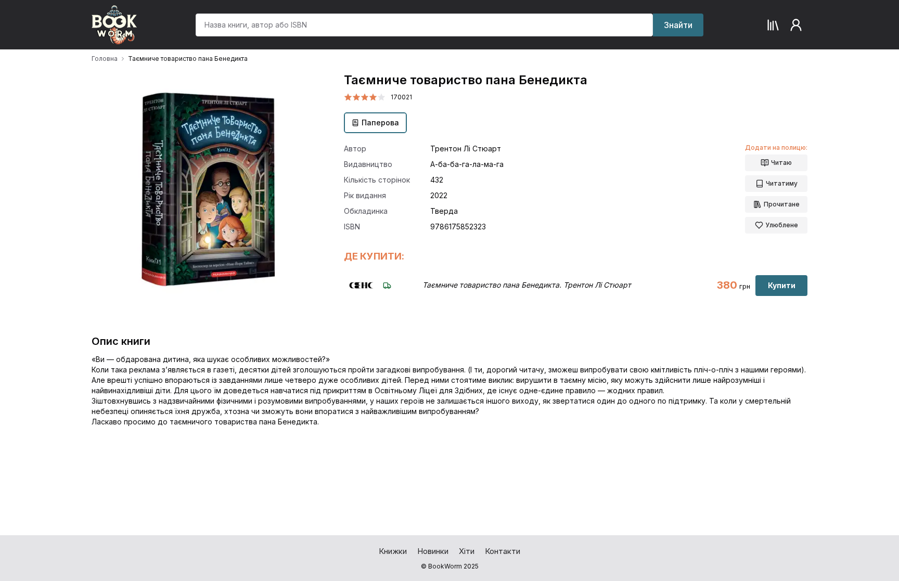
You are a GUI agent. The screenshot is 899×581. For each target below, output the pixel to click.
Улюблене (781, 225)
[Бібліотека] (773, 25)
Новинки (432, 551)
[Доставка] (387, 285)
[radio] (348, 97)
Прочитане (782, 204)
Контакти (502, 551)
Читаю (781, 162)
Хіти (466, 551)
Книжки (393, 551)
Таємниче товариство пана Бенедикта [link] (188, 58)
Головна (105, 58)
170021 (401, 97)
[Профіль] (796, 25)
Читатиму (782, 183)
